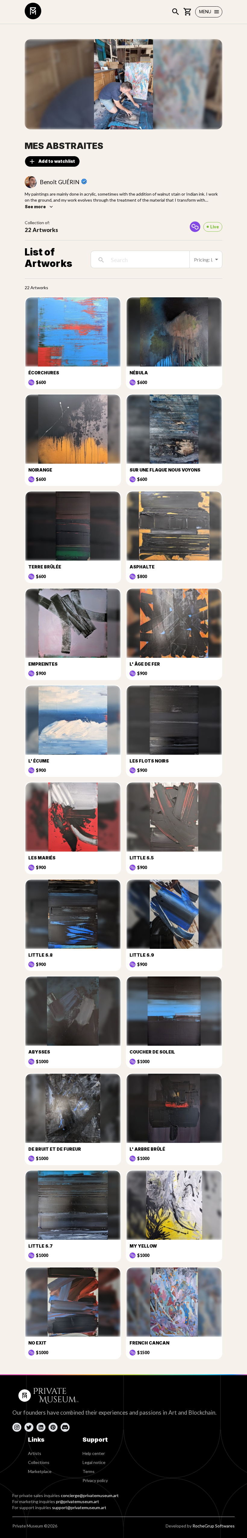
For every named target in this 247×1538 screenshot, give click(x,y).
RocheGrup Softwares (213, 1525)
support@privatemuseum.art (79, 1507)
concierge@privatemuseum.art (90, 1495)
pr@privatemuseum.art (77, 1501)
